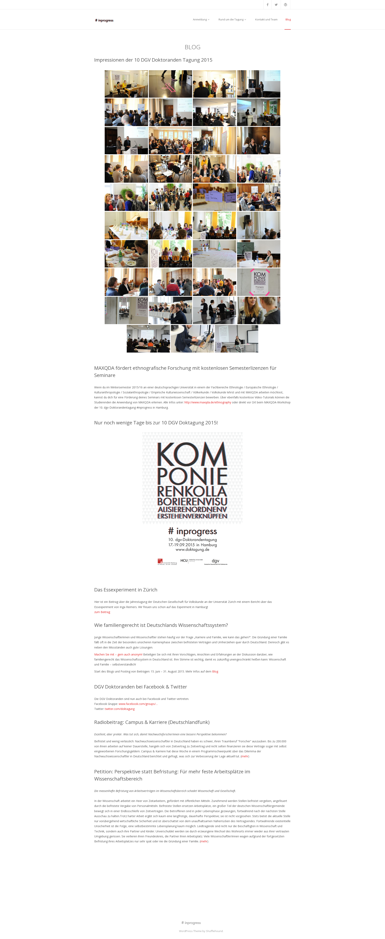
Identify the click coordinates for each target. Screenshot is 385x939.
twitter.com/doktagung (120, 709)
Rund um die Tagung (231, 19)
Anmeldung (200, 19)
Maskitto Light (170, 931)
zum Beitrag (102, 612)
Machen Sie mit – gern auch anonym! (118, 654)
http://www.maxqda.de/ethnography (207, 402)
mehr (244, 756)
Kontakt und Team (266, 19)
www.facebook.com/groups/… (138, 704)
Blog (288, 19)
